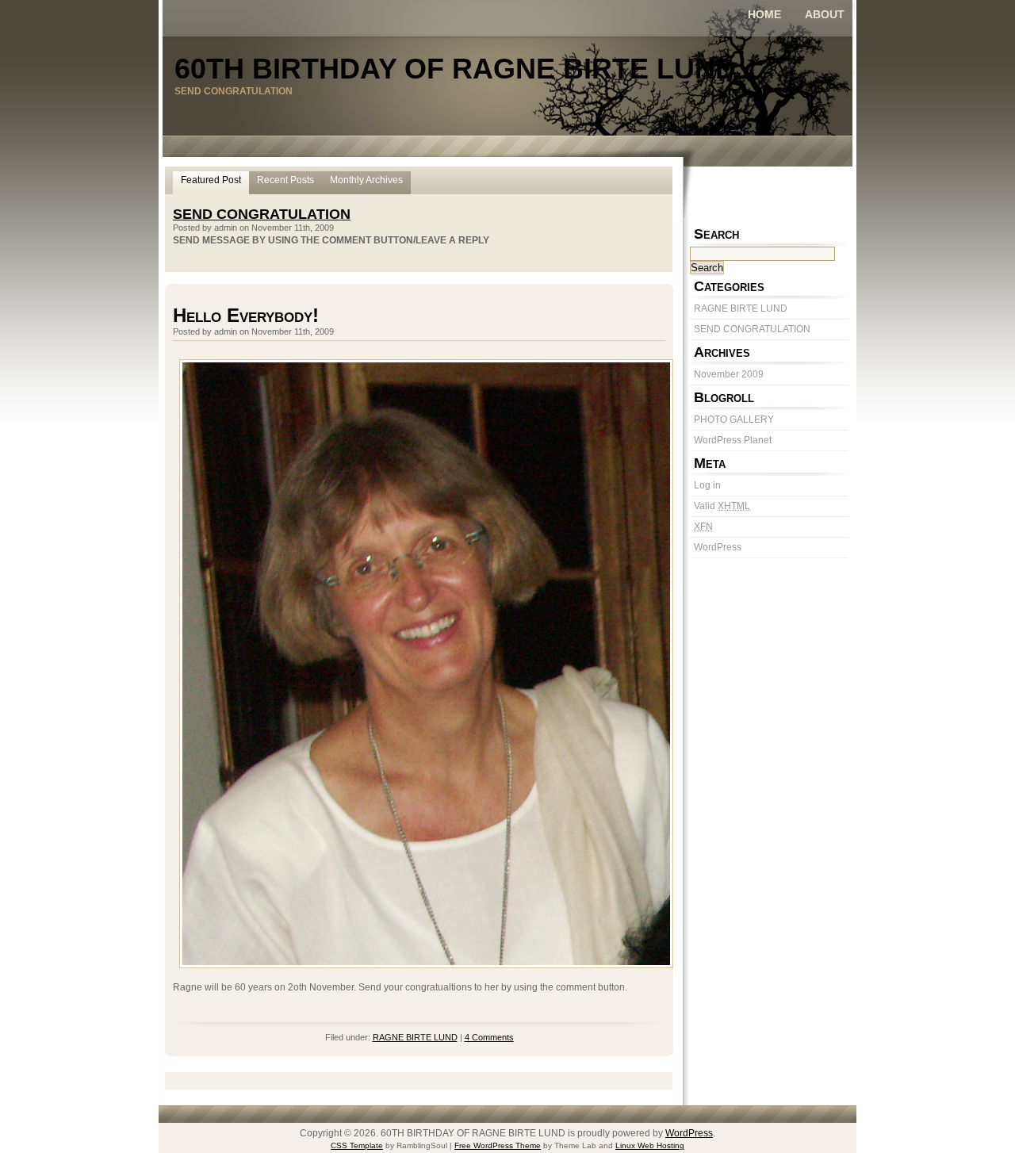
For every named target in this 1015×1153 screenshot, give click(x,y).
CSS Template (357, 1145)
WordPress (717, 547)
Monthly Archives (366, 180)
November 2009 (729, 374)
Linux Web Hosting (649, 1145)
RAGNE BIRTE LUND (740, 308)
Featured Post (211, 180)
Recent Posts (285, 180)
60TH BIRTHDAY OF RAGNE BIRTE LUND (455, 68)
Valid (722, 505)
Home (764, 14)
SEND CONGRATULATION (752, 329)
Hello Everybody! (246, 315)
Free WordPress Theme (497, 1145)
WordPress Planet (733, 440)
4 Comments (489, 1037)
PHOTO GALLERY (734, 419)
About (825, 14)
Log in (707, 485)
